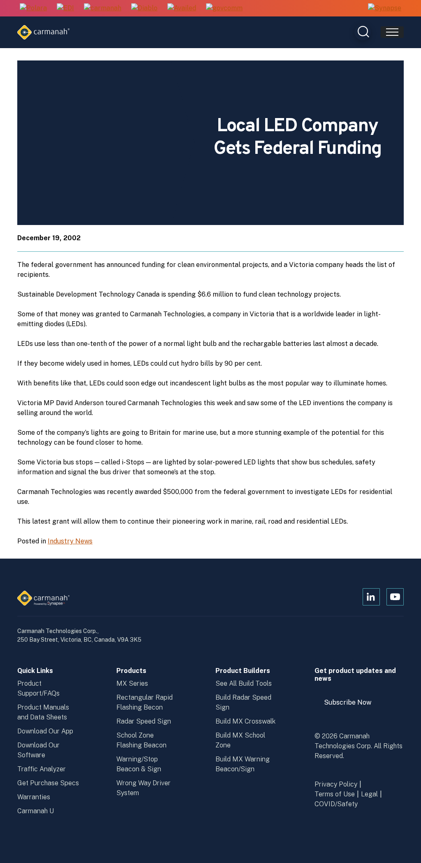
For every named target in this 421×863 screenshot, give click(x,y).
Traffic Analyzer (41, 769)
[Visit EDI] (65, 8)
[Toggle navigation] (392, 32)
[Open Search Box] (362, 32)
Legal (369, 794)
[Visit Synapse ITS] (384, 8)
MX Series (132, 683)
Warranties (33, 797)
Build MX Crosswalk (245, 721)
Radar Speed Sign (143, 721)
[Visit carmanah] (102, 8)
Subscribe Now (351, 705)
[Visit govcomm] (224, 8)
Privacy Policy (336, 784)
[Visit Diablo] (144, 8)
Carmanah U (35, 811)
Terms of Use (335, 794)
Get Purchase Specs (48, 783)
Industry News (70, 541)
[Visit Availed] (181, 8)
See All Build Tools (243, 683)
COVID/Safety (336, 804)
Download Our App (45, 731)
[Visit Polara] (33, 8)
